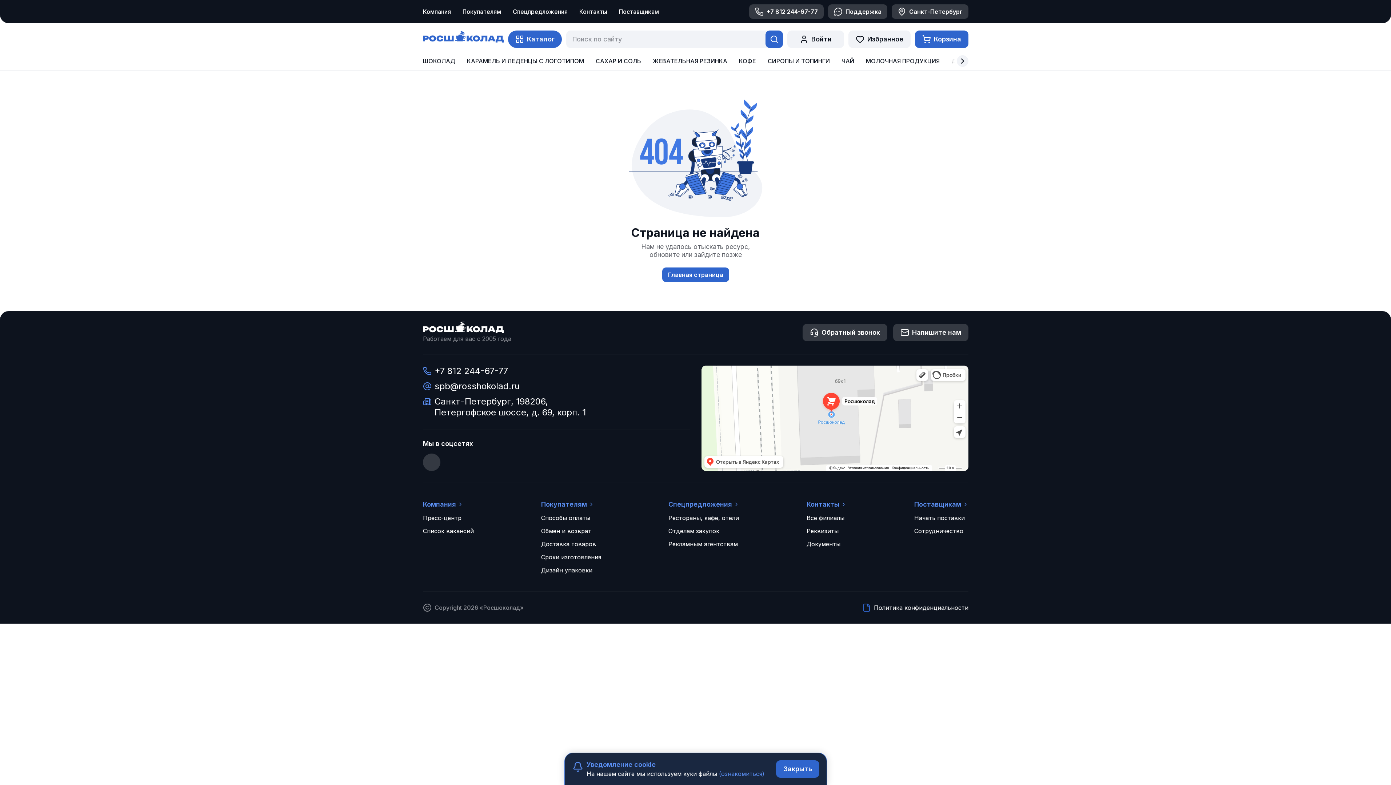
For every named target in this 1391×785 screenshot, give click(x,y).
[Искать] (774, 39)
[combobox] (664, 39)
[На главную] (463, 38)
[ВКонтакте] (431, 462)
